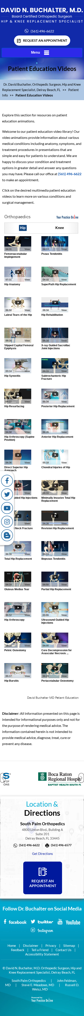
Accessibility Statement (42, 954)
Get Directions (42, 854)
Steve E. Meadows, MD (38, 985)
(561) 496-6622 (42, 31)
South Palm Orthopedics (29, 980)
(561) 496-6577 (61, 845)
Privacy (50, 945)
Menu (35, 52)
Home (12, 945)
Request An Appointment (42, 883)
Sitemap (69, 945)
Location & (42, 808)
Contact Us (64, 950)
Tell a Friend (39, 950)
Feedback (17, 950)
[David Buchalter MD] (42, 15)
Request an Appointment (45, 40)
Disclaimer (30, 945)
